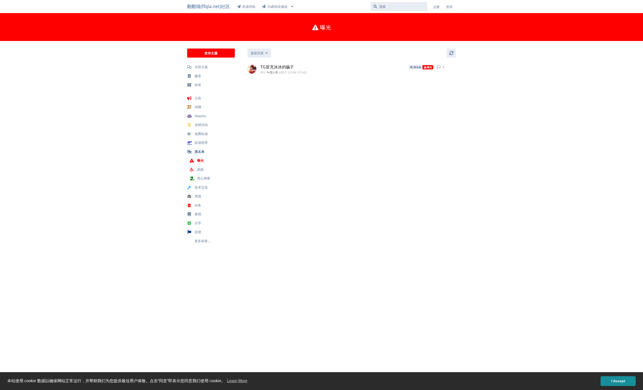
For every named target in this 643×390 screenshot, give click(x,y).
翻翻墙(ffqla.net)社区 (208, 6)
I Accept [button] (618, 381)
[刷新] (451, 53)
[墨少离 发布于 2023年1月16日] (251, 69)
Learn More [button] (237, 381)
